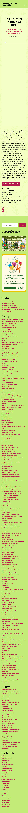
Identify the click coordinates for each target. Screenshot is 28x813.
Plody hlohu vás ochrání (8, 552)
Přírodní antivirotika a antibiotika (9, 4)
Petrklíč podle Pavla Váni (8, 546)
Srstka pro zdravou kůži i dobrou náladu (12, 623)
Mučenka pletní (6, 506)
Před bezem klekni (7, 560)
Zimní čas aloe (5, 671)
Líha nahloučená (6, 706)
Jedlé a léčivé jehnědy (7, 422)
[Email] (14, 210)
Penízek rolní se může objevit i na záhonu (13, 541)
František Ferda (6, 766)
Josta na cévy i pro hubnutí (9, 449)
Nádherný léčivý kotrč (7, 710)
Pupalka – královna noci (8, 577)
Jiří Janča (4, 777)
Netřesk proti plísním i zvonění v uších (12, 522)
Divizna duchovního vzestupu (9, 384)
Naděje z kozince (6, 512)
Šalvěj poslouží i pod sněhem (9, 598)
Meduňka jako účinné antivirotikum (11, 499)
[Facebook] (14, 208)
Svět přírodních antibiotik (8, 303)
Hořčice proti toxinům (7, 409)
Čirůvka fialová (6, 696)
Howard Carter (5, 773)
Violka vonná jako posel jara (9, 654)
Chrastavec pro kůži (7, 374)
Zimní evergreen (6, 748)
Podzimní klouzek (6, 721)
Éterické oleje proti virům (8, 393)
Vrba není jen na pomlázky (9, 661)
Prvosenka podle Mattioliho (9, 573)
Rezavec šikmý (5, 734)
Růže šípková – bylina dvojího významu (12, 589)
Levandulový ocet (6, 485)
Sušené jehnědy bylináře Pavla (10, 625)
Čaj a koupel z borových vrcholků (10, 357)
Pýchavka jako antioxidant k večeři (11, 729)
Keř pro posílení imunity (8, 451)
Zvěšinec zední (5, 682)
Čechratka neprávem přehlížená (10, 694)
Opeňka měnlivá (6, 715)
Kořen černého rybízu (7, 464)
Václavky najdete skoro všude (9, 744)
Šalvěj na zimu (5, 596)
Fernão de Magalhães (7, 764)
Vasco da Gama (6, 804)
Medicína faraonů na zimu (9, 497)
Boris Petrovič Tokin (7, 758)
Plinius (3, 796)
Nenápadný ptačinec (7, 518)
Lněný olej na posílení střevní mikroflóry (13, 491)
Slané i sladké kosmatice (8, 617)
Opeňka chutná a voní (7, 713)
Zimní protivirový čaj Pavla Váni (10, 673)
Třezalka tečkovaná (7, 642)
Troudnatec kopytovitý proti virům (11, 742)
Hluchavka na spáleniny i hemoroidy (11, 407)
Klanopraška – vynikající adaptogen (11, 453)
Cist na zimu (5, 380)
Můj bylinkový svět (7, 311)
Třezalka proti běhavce (8, 638)
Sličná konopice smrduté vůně (10, 619)
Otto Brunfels (5, 791)
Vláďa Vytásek (6, 806)
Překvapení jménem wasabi (9, 564)
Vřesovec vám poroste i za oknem (11, 663)
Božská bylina (5, 346)
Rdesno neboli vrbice (7, 583)
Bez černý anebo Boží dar (8, 334)
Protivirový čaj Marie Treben (9, 567)
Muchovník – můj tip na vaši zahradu (11, 508)
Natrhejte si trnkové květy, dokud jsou (12, 516)
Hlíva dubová (5, 698)
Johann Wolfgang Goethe (8, 779)
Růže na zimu (5, 587)
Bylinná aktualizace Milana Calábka (11, 355)
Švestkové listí (6, 627)
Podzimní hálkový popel (8, 554)
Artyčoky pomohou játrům (9, 323)
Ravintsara (4, 581)
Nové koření (5, 531)
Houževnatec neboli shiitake (9, 704)
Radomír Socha (6, 800)
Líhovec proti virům (7, 708)
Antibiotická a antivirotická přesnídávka (12, 321)
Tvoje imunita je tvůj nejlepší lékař (11, 307)
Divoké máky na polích (8, 388)
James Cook (5, 775)
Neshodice (4, 520)
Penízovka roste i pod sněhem (10, 719)
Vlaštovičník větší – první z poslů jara (12, 659)
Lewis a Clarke (5, 783)
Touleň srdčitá (5, 631)
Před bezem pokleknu (7, 562)
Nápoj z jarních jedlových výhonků (11, 514)
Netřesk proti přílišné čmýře (9, 524)
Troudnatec (5, 740)
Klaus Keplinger (6, 781)
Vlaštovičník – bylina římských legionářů (12, 656)
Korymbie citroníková (7, 466)
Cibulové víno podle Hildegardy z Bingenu (13, 378)
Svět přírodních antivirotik (9, 305)
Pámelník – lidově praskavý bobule (11, 535)
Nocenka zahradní (6, 529)
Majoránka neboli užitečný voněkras (11, 493)
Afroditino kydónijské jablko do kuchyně (12, 319)
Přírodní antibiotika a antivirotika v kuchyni (13, 309)
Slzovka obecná (6, 621)
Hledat (23, 225)
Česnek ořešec (5, 365)
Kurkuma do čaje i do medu (9, 472)
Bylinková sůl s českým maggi (10, 353)
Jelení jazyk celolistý (7, 432)
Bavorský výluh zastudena (9, 327)
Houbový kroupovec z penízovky (10, 702)
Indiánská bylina (6, 414)
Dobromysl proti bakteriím (9, 390)
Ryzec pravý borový (7, 736)
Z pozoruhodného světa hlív (9, 746)
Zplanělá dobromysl (7, 677)
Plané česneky (5, 550)
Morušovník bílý (6, 503)
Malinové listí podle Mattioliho (10, 495)
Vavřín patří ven (6, 650)
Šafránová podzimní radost (9, 592)
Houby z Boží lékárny (7, 301)
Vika (3, 652)
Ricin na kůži (5, 585)
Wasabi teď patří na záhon (9, 665)
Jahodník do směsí (6, 418)
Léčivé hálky (5, 478)
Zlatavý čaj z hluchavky (8, 675)
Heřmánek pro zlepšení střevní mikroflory (13, 405)
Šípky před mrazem (7, 613)
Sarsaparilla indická (7, 604)
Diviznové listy (5, 386)
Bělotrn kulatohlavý (7, 329)
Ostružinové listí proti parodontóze (11, 533)
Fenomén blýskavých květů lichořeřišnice (13, 397)
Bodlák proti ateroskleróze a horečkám (12, 342)
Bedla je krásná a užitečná (9, 689)
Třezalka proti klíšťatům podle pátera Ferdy (14, 640)
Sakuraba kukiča (6, 594)
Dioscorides (5, 762)
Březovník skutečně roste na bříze (11, 691)
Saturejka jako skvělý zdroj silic (10, 606)
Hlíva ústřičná (5, 700)
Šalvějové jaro (5, 600)
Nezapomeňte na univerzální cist (11, 527)
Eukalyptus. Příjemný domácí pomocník (12, 395)
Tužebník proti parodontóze (9, 646)
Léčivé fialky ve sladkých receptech (11, 476)
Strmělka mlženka (6, 738)
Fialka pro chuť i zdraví (8, 399)
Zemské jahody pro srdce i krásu (10, 669)
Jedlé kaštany (5, 424)
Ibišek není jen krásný (7, 411)
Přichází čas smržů (7, 725)
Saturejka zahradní (7, 608)
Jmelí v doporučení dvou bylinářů (10, 447)
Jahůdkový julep (6, 420)
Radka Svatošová (6, 798)
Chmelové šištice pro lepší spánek (11, 372)
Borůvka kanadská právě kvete (10, 344)
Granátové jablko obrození (9, 401)
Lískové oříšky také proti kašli (10, 489)
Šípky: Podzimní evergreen (9, 615)
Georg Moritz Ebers (7, 768)
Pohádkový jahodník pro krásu (10, 556)
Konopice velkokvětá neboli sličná (11, 462)
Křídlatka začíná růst (7, 468)
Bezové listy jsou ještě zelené (10, 336)
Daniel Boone (5, 760)
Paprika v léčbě (6, 537)
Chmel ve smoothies (7, 369)
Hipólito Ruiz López (7, 770)
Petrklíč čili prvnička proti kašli (10, 543)
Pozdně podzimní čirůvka (8, 723)
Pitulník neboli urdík (7, 548)
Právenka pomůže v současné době (11, 558)
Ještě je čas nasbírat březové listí (11, 434)
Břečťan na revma (6, 350)
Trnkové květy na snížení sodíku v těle (12, 644)
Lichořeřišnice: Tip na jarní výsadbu (11, 487)
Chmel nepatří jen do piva (8, 367)
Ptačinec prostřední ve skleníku (10, 575)
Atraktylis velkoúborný (8, 325)
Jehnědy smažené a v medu (9, 430)
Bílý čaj (3, 340)
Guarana (4, 403)
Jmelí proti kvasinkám (7, 445)
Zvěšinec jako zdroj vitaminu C (10, 680)
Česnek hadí (5, 363)
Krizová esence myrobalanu (9, 470)
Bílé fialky (4, 338)
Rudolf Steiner (5, 802)
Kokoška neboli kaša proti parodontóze (12, 457)
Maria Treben (5, 787)
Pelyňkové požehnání (7, 539)
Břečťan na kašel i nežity (8, 348)
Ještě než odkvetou (7, 436)
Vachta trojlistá (6, 648)
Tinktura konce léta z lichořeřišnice (11, 629)
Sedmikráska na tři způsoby (9, 610)
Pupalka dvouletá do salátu (9, 579)
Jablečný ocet (5, 416)
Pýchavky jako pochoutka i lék (10, 731)
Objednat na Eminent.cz (10, 183)
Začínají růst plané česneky (9, 667)
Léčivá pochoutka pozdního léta (10, 474)
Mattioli (4, 789)
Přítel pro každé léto (7, 727)
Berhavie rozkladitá (7, 332)
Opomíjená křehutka (7, 717)
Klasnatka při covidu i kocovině (10, 455)
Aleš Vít (4, 756)
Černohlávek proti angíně (8, 359)
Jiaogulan (4, 441)
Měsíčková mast (6, 501)
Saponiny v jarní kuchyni (8, 602)
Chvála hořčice (5, 376)
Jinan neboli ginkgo (7, 443)
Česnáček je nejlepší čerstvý (9, 361)
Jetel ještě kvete (6, 439)
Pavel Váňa (5, 794)
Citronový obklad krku (7, 382)
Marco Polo (5, 785)
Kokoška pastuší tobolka (8, 460)
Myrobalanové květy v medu (9, 510)
